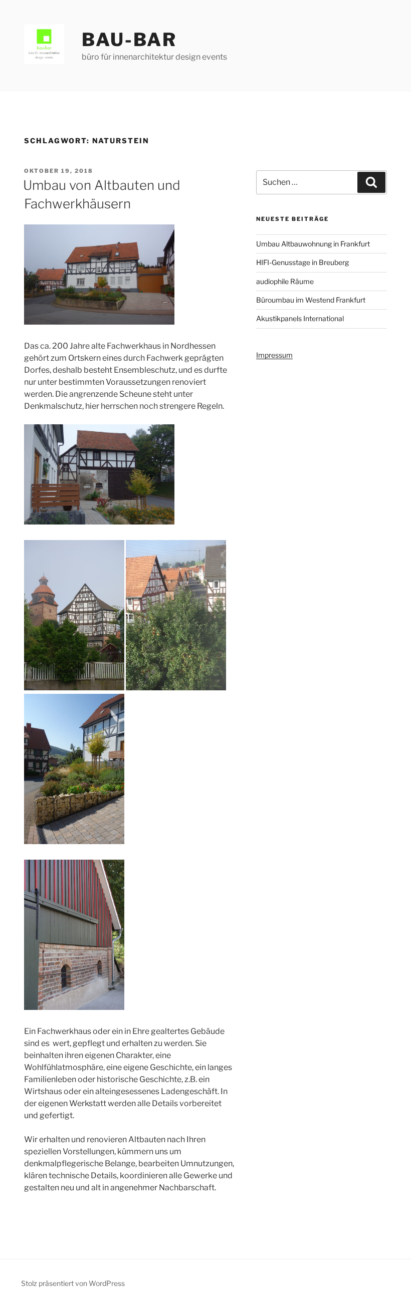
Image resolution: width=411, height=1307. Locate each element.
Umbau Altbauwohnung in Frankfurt (313, 243)
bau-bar (129, 40)
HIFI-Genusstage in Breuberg (302, 262)
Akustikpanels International (300, 318)
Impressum (274, 355)
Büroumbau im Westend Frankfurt (310, 300)
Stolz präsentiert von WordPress (73, 1283)
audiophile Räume (285, 281)
